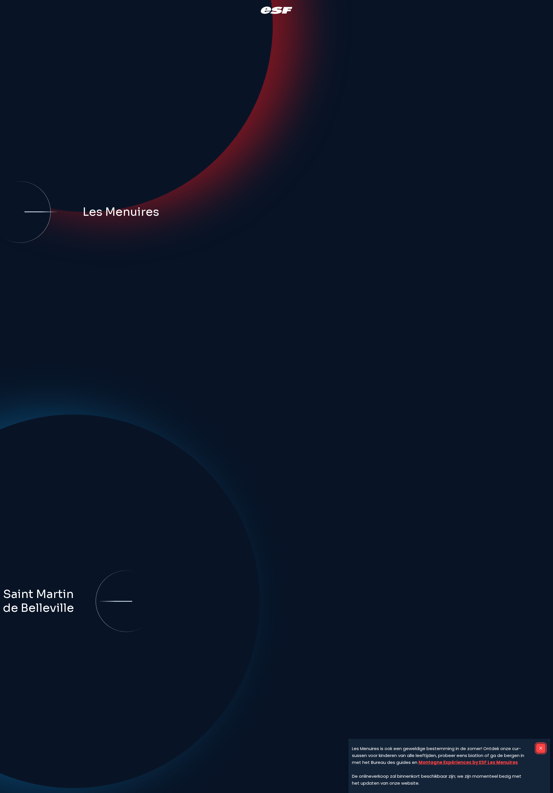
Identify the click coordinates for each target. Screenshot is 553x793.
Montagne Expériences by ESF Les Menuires (468, 762)
